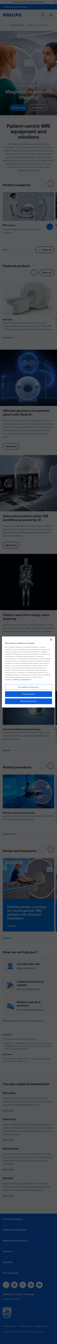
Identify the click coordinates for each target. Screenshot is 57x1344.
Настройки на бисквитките (28, 687)
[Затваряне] (51, 640)
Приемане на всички (28, 701)
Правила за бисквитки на (22, 679)
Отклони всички (28, 694)
